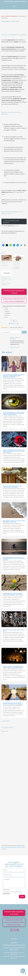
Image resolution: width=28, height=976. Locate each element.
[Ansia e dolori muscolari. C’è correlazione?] (18, 258)
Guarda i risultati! (14, 323)
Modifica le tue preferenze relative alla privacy (14, 945)
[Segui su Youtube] (17, 930)
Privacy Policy (14, 938)
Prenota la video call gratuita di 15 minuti (14, 292)
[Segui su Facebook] (14, 930)
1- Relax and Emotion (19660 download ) (11, 221)
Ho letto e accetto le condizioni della (12, 892)
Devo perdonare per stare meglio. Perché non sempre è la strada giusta (13, 703)
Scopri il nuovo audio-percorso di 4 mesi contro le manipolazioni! (14, 300)
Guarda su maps (14, 347)
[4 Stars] (7, 327)
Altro (6, 317)
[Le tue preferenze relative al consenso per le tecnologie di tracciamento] (25, 973)
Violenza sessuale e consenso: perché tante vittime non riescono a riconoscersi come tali (14, 558)
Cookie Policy (14, 942)
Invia (22, 897)
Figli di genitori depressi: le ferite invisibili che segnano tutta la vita (14, 521)
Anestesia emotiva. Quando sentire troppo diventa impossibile (12, 486)
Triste (6, 309)
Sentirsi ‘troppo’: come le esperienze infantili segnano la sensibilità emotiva (13, 667)
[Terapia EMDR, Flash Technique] (6, 258)
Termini (16, 949)
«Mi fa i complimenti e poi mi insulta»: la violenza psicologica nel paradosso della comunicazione (14, 451)
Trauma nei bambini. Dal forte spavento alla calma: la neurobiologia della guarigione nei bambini (13, 376)
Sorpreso (7, 315)
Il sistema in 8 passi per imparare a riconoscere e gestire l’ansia (6, 279)
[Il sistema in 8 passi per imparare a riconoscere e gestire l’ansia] (6, 273)
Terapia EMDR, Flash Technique (6, 262)
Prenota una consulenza (23, 971)
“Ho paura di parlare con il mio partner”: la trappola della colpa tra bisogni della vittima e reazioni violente (14, 413)
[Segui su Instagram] (11, 930)
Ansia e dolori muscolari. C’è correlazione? (16, 263)
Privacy (11, 949)
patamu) (16, 225)
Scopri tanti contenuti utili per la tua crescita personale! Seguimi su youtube (14, 922)
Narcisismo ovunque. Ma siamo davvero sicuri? (14, 630)
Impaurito (7, 311)
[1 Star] (2, 327)
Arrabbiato (7, 313)
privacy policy (6, 893)
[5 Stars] (8, 327)
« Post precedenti (5, 721)
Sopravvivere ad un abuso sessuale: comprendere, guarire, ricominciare (12, 593)
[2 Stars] (3, 327)
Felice (6, 307)
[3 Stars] (5, 327)
